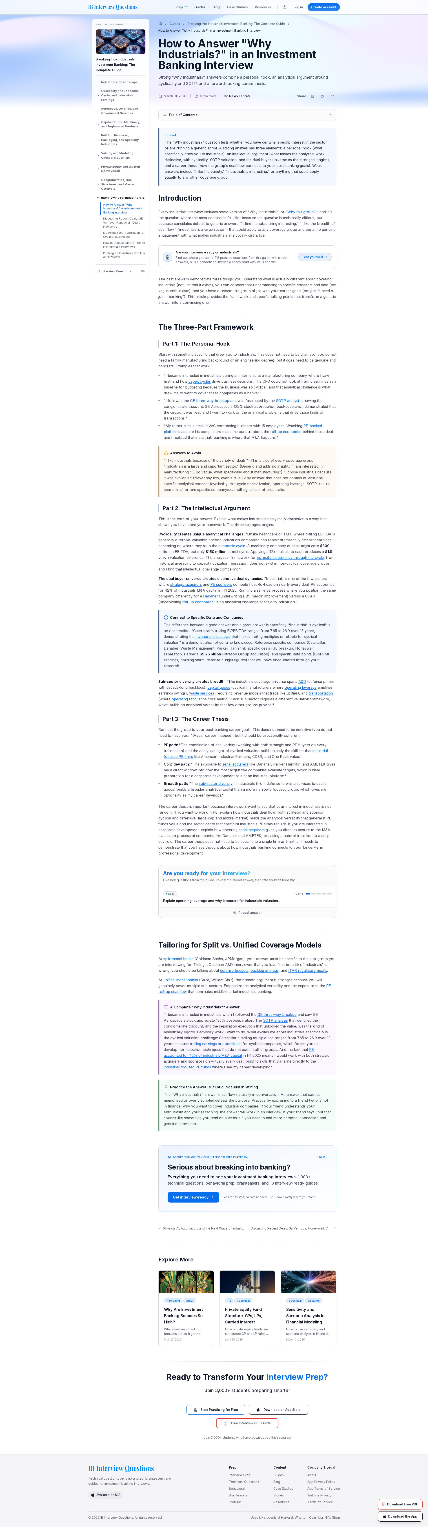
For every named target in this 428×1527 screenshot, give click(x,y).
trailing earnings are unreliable (216, 1043)
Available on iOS (108, 1495)
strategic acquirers (186, 584)
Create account (323, 7)
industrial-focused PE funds (187, 1067)
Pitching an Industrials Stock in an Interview (124, 255)
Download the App (402, 1516)
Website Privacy (319, 1495)
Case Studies (237, 7)
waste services (201, 693)
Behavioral (237, 1488)
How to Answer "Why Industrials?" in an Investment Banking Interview (122, 208)
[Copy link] (332, 96)
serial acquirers (235, 764)
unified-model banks (180, 980)
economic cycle (231, 546)
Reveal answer (250, 912)
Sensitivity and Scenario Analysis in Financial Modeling (305, 1315)
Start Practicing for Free (219, 1410)
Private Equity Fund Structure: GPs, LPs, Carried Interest (243, 1315)
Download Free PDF (402, 1504)
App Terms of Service (323, 1488)
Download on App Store (282, 1410)
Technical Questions (244, 1482)
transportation (321, 693)
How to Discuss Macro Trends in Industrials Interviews (124, 245)
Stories (278, 1495)
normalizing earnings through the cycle (290, 557)
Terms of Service (320, 1502)
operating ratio (184, 699)
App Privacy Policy (321, 1482)
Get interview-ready (190, 1197)
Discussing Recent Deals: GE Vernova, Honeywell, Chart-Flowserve (123, 222)
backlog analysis (265, 970)
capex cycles (199, 381)
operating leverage (301, 687)
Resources (263, 7)
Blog (216, 7)
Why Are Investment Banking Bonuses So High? (183, 1315)
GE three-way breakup (209, 400)
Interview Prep (240, 1475)
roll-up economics (286, 431)
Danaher (210, 596)
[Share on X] (322, 96)
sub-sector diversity (216, 783)
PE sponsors (221, 584)
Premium (235, 1502)
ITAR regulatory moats (307, 970)
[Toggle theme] (284, 7)
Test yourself (312, 257)
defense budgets (234, 970)
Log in (298, 7)
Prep (182, 7)
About (311, 1475)
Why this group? (301, 212)
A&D (302, 681)
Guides (200, 7)
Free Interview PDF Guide (251, 1423)
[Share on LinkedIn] (312, 96)
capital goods (219, 687)
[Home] (160, 24)
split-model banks (178, 959)
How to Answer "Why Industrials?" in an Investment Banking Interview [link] (209, 30)
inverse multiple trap (213, 636)
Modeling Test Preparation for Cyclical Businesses (124, 234)
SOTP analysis (288, 400)
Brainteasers (238, 1495)
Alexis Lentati (239, 96)
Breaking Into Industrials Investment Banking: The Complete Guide (236, 24)
